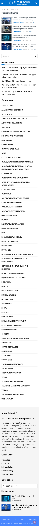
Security (5, 334)
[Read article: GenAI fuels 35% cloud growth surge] (6, 498)
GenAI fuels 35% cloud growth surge (17, 81)
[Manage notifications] (34, 522)
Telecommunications (11, 373)
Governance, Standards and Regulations (15, 260)
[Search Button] (37, 3)
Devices (5, 220)
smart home (14, 9)
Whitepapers (7, 399)
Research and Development (14, 321)
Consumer (6, 194)
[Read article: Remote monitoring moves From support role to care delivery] (7, 20)
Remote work (8, 317)
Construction (8, 189)
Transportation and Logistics (16, 386)
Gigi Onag (17, 31)
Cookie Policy (7, 470)
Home (3, 9)
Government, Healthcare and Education (15, 267)
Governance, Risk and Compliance (17, 254)
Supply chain (7, 360)
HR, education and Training (14, 278)
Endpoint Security (10, 228)
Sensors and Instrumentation (15, 338)
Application (7, 114)
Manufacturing (9, 295)
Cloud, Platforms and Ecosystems (17, 162)
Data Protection (9, 215)
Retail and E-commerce (12, 325)
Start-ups (6, 355)
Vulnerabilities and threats (14, 394)
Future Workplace (10, 241)
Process (5, 312)
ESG (3, 233)
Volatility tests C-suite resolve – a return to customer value (24, 506)
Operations (7, 304)
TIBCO (4, 377)
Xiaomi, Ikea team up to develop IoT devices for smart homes (24, 45)
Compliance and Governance (15, 178)
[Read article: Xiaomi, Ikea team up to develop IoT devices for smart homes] (7, 46)
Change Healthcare (11, 149)
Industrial (6, 282)
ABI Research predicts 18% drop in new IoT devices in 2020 (24, 36)
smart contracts (10, 347)
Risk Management (9, 329)
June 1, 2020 (24, 40)
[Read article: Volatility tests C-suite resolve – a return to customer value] (6, 507)
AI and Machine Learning (13, 110)
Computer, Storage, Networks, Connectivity (16, 183)
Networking (7, 299)
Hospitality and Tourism (13, 273)
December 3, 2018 (28, 49)
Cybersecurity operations (13, 211)
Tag (8, 9)
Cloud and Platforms (11, 157)
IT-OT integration (10, 291)
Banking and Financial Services (16, 131)
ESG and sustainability (12, 237)
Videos (5, 390)
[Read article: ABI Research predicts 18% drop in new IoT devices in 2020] (7, 38)
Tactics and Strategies (12, 364)
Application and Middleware (15, 118)
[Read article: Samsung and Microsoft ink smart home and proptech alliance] (7, 29)
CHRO (4, 153)
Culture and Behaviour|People (15, 198)
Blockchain (7, 140)
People (5, 308)
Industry (5, 286)
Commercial (7, 173)
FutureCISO (7, 246)
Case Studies (7, 144)
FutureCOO (7, 250)
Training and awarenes (12, 381)
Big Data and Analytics (12, 136)
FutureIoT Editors (19, 22)
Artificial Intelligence (12, 123)
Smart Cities (7, 342)
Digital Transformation (13, 224)
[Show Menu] (2, 3)
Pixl (32, 523)
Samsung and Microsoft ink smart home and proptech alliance (24, 27)
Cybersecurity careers (12, 207)
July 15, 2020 (24, 31)
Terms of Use (7, 474)
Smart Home (7, 351)
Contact (5, 463)
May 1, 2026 (29, 22)
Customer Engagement (12, 202)
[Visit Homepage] (19, 3)
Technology (7, 368)
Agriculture (7, 105)
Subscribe (6, 460)
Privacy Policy (7, 467)
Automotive (7, 127)
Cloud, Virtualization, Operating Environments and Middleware (17, 167)
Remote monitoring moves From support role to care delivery (24, 19)
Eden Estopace (18, 49)
